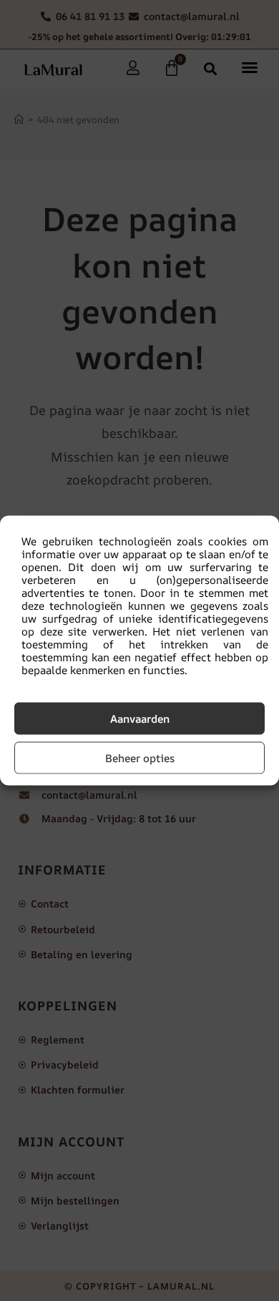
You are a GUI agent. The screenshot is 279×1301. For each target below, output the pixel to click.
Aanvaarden (140, 718)
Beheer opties (140, 757)
